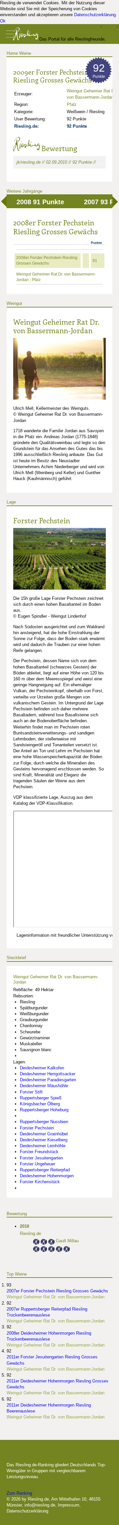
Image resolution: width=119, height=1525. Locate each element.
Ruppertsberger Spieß (40, 1097)
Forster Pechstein (41, 520)
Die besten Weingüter (42, 1454)
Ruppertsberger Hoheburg (44, 1109)
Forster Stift (31, 1091)
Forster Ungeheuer (37, 1163)
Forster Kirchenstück (40, 1181)
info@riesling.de (39, 1505)
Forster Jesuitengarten (41, 1157)
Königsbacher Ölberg (40, 1103)
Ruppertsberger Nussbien (44, 1121)
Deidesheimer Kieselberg (43, 1139)
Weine (25, 53)
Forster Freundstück (39, 1151)
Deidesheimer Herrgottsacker (47, 1073)
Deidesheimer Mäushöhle (44, 1085)
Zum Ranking (19, 1493)
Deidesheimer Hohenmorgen (47, 1175)
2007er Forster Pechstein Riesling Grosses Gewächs (57, 1290)
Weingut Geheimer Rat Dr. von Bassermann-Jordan (56, 326)
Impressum (68, 1505)
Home (12, 53)
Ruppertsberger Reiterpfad (45, 1169)
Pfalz (72, 104)
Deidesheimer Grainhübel (44, 1133)
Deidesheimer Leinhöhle (42, 1145)
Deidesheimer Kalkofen (42, 1067)
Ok (3, 20)
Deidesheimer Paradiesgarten (48, 1079)
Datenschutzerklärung (95, 14)
